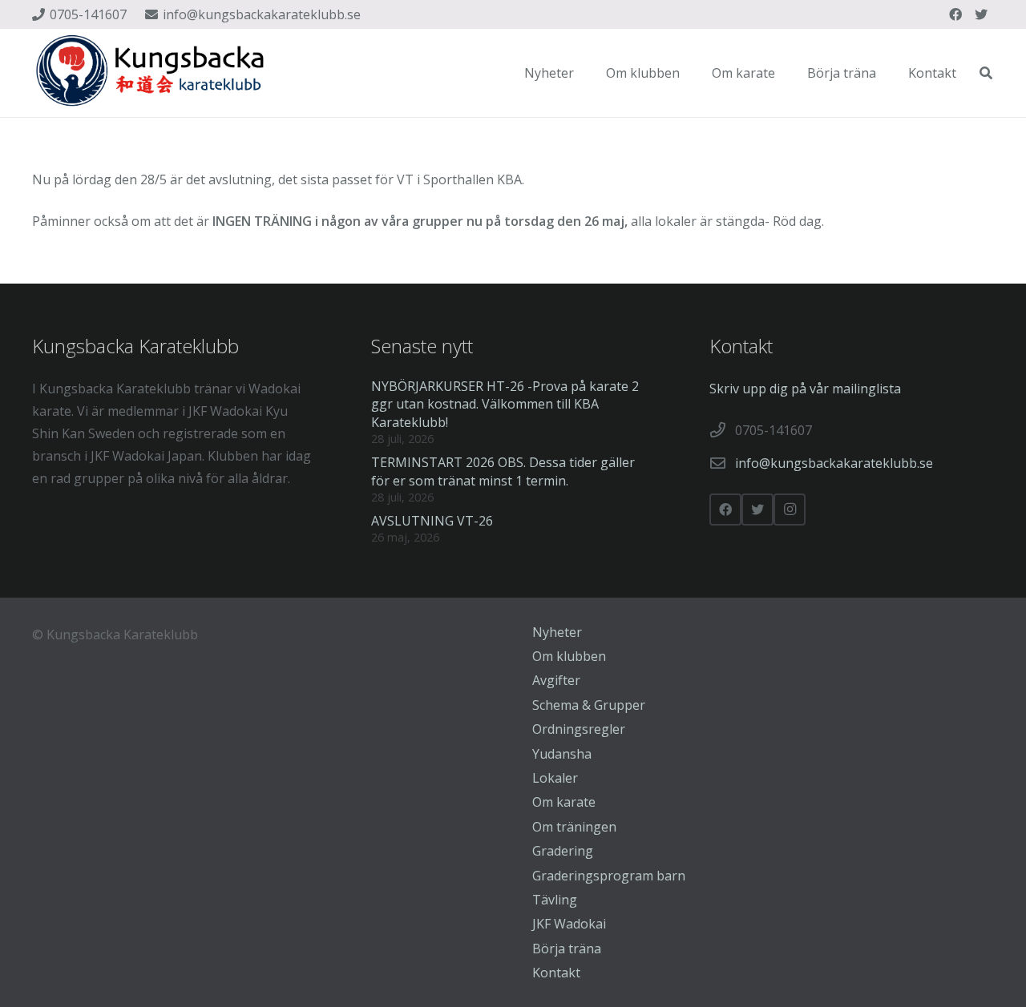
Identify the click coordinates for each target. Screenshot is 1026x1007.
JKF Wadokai (569, 923)
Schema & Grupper (588, 705)
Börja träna (566, 948)
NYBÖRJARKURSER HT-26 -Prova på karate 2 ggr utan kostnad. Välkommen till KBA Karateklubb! (505, 404)
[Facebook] (955, 14)
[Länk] (152, 73)
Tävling (554, 899)
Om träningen (574, 827)
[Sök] (986, 73)
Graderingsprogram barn (608, 875)
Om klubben (569, 656)
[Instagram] (790, 509)
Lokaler (555, 778)
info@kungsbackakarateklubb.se (834, 463)
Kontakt (556, 972)
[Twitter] (981, 14)
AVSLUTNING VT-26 (432, 521)
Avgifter (556, 680)
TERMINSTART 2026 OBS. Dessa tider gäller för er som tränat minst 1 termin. (503, 471)
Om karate (564, 802)
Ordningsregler (578, 729)
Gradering (562, 851)
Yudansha (562, 754)
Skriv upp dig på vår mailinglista (805, 388)
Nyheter (557, 632)
